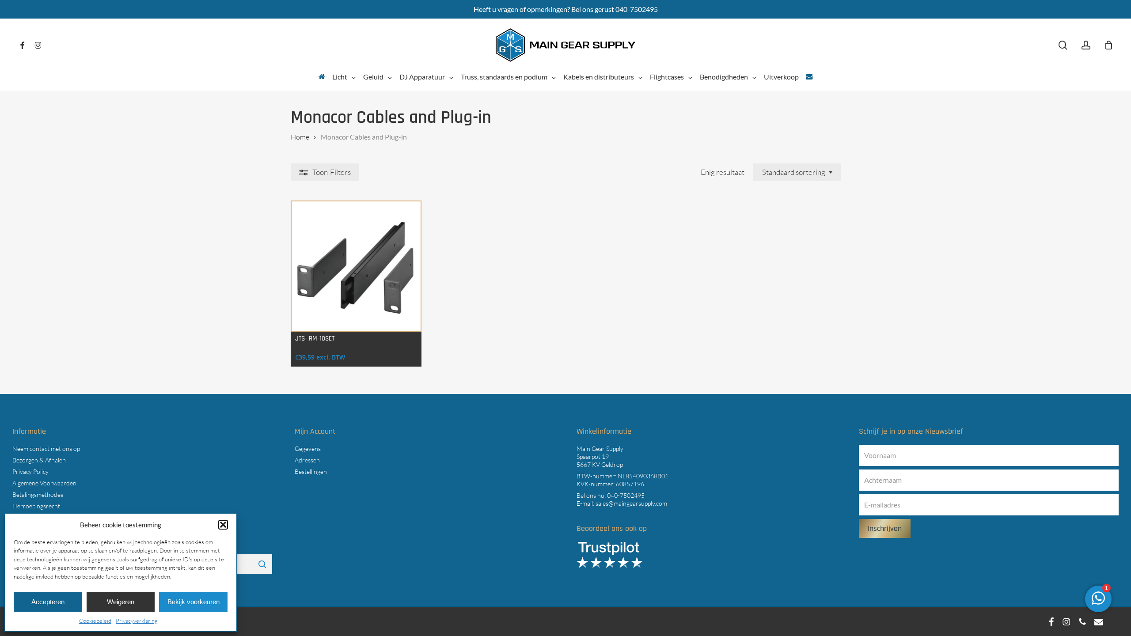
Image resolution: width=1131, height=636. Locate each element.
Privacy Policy (30, 471)
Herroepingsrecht (36, 506)
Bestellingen (311, 471)
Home (300, 136)
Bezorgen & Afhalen (39, 460)
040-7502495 (626, 495)
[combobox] (797, 172)
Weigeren (120, 602)
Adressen (307, 460)
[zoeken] (1063, 45)
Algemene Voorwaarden (44, 483)
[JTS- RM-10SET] (356, 266)
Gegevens (308, 448)
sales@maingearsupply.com (631, 503)
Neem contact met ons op (46, 448)
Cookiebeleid (95, 620)
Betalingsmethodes (37, 494)
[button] (223, 524)
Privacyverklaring (137, 620)
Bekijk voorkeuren (193, 602)
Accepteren (48, 602)
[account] (1086, 45)
